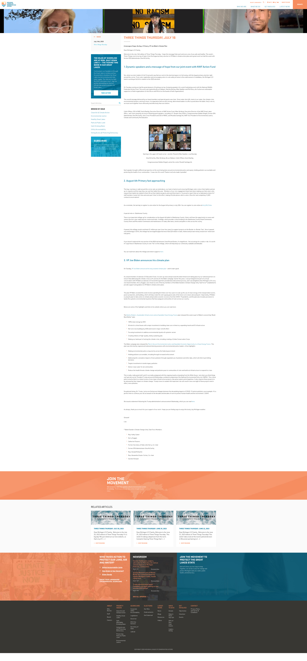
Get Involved (270, 7)
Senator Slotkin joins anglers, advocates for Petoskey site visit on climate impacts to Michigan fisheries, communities (145, 564)
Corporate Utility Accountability (135, 610)
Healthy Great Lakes (98, 119)
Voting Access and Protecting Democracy (121, 629)
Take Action (106, 93)
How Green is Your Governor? (113, 571)
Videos (160, 620)
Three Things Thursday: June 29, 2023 (151, 529)
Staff (108, 614)
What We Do (255, 7)
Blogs (159, 614)
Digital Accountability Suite (112, 567)
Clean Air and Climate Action (120, 611)
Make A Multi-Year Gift (171, 615)
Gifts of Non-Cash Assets (171, 623)
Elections (148, 606)
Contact (194, 606)
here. (162, 251)
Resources (161, 617)
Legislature (134, 615)
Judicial (132, 632)
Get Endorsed (148, 615)
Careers (109, 620)
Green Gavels (107, 575)
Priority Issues (119, 607)
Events (181, 617)
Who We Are (241, 7)
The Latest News (155, 569)
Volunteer (182, 614)
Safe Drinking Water (98, 126)
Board (109, 617)
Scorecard (135, 606)
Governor (133, 619)
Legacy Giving (171, 630)
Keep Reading (100, 543)
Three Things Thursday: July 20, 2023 (109, 529)
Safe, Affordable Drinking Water (121, 622)
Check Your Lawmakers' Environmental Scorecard (111, 581)
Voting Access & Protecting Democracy (104, 133)
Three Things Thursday (100, 45)
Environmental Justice (98, 116)
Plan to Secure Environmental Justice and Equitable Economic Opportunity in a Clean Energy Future (179, 344)
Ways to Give (286, 2)
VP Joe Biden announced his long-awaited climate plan (149, 268)
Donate (300, 4)
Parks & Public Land (98, 123)
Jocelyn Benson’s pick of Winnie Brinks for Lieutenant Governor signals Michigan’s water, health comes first (144, 575)
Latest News (285, 7)
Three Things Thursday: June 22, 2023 (194, 529)
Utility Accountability (98, 129)
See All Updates (139, 597)
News (159, 611)
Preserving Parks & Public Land (121, 635)
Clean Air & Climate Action (100, 113)
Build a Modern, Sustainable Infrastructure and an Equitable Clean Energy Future (152, 315)
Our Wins (147, 609)
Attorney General (133, 623)
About (109, 606)
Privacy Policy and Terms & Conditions (195, 610)
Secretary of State (134, 627)
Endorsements (148, 612)
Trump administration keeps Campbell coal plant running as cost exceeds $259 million (145, 586)
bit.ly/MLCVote (207, 205)
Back (98, 37)
